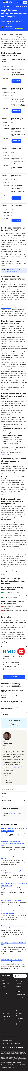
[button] (14, 793)
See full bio (17, 767)
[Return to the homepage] (8, 2)
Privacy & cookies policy (7, 1040)
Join (25, 2)
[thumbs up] (11, 724)
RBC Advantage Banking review (11, 900)
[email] (4, 748)
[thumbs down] (16, 724)
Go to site (16, 80)
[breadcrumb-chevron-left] (2, 6)
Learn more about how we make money (13, 1054)
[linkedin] (8, 748)
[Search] (17, 2)
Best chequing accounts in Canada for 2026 (13, 944)
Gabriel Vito (7, 743)
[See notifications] (21, 2)
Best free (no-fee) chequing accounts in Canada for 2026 (14, 884)
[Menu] (1, 2)
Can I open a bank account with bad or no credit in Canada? (13, 927)
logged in (12, 813)
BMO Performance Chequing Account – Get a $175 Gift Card (14, 829)
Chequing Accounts (8, 6)
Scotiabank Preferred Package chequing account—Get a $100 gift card (12, 843)
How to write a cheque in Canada (11, 959)
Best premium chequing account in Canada (12, 857)
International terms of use (7, 1036)
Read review (17, 168)
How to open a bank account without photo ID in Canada (13, 912)
